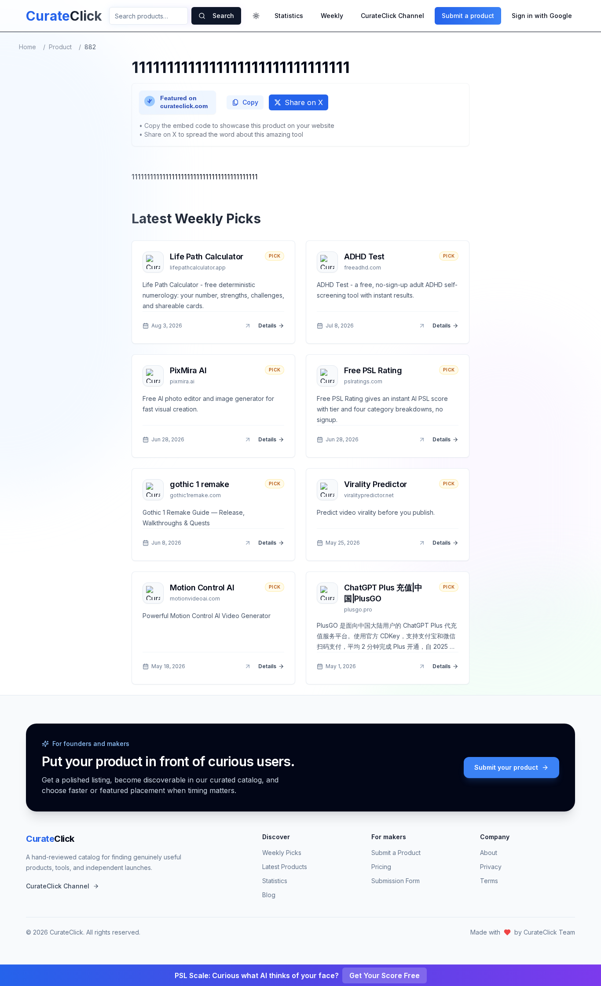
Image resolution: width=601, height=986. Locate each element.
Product (60, 47)
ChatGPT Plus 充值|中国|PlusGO (383, 593)
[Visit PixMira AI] (248, 440)
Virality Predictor (375, 484)
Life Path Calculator (206, 256)
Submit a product (468, 15)
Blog (268, 895)
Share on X (304, 102)
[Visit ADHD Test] (422, 326)
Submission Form (395, 880)
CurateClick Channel (392, 15)
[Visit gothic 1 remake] (248, 543)
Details (267, 325)
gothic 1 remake (199, 484)
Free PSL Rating (373, 370)
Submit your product (506, 767)
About (488, 852)
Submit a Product (396, 852)
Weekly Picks (281, 852)
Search (223, 15)
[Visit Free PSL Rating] (422, 440)
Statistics (289, 15)
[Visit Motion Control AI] (248, 666)
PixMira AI (188, 370)
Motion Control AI (202, 587)
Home (27, 47)
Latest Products (284, 866)
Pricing (381, 866)
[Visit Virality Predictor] (422, 543)
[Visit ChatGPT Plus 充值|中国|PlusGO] (422, 666)
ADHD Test (364, 256)
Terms (489, 880)
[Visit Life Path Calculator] (248, 326)
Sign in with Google (542, 15)
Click (50, 838)
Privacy (491, 866)
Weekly (332, 15)
